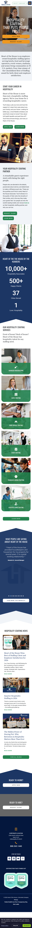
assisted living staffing (16, 507)
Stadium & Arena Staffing (16, 480)
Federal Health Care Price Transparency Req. (16, 902)
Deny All (15, 925)
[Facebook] (9, 858)
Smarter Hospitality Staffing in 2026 (12, 697)
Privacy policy (4, 925)
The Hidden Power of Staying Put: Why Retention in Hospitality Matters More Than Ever (14, 735)
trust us (26, 203)
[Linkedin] (14, 858)
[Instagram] (23, 858)
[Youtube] (18, 858)
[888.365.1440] (16, 843)
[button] (30, 3)
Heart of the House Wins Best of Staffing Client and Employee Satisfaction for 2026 (15, 656)
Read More (8, 674)
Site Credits (16, 904)
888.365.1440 (16, 846)
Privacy (16, 899)
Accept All (27, 925)
